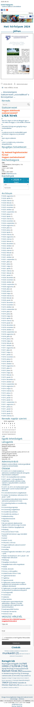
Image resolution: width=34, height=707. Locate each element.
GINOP (5, 538)
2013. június (6, 393)
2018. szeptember (9, 332)
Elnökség (5, 529)
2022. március (7, 250)
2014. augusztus (8, 386)
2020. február (7, 298)
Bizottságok (7, 664)
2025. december (8, 205)
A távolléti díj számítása (10, 512)
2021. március (7, 271)
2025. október (7, 209)
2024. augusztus (8, 225)
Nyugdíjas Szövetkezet (10, 562)
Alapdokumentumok (9, 518)
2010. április (6, 411)
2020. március (7, 296)
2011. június (6, 406)
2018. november (8, 327)
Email (3, 631)
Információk (6, 547)
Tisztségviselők (8, 592)
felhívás (7, 651)
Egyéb (17, 663)
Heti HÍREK (8, 88)
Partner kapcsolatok (7, 680)
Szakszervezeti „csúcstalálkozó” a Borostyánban (15, 95)
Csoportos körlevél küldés (10, 466)
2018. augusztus (8, 334)
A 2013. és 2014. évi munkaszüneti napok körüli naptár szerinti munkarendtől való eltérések (15, 488)
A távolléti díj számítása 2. (11, 514)
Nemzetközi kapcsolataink (22, 675)
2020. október (7, 282)
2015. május (6, 373)
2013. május (6, 395)
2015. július (6, 368)
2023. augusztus (8, 237)
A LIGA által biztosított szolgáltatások (14, 493)
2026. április (6, 198)
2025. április (6, 216)
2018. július (6, 336)
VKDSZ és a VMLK (13, 687)
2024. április (6, 232)
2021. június (6, 264)
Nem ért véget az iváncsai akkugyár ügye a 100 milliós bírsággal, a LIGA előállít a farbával (16, 121)
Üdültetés (6, 597)
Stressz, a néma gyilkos (10, 571)
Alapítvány (6, 521)
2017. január (7, 354)
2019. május (6, 316)
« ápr (3, 436)
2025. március (7, 219)
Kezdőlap (6, 549)
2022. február (7, 252)
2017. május (6, 352)
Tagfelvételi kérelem (9, 576)
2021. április (6, 268)
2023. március (7, 239)
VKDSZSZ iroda (7, 614)
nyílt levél (22, 653)
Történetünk (7, 595)
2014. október (7, 382)
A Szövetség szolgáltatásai (11, 509)
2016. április (6, 361)
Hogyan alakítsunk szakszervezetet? (14, 545)
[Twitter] (4, 10)
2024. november (8, 221)
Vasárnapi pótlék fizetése (11, 609)
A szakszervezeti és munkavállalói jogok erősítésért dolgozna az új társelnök (14, 133)
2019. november (8, 305)
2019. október (7, 307)
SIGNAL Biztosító (8, 569)
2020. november (8, 280)
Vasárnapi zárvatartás (10, 611)
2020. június (6, 291)
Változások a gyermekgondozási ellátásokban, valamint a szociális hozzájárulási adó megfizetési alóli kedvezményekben (12, 604)
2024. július (6, 228)
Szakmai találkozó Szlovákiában (11, 6)
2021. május (6, 266)
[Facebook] (1, 10)
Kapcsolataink (22, 669)
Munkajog (6, 560)
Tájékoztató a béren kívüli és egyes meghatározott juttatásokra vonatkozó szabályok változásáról (14, 584)
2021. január (7, 275)
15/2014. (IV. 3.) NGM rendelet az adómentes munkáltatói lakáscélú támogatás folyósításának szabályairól (16, 473)
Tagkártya (6, 578)
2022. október (7, 246)
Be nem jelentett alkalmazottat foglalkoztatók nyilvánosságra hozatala (14, 524)
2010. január (7, 413)
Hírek (16, 88)
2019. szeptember (9, 309)
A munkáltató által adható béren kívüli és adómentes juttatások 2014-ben (15, 500)
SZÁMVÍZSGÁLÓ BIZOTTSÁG (12, 573)
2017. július (6, 350)
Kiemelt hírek (12, 670)
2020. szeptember (9, 284)
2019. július (6, 311)
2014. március (7, 391)
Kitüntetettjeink (9, 92)
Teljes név (5, 624)
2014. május (6, 388)
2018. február (7, 343)
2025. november (8, 207)
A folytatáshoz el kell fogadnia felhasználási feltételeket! (16, 638)
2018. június (6, 339)
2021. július (6, 262)
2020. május (6, 293)
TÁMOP (7, 682)
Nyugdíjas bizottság (7, 678)
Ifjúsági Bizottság (8, 669)
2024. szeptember (9, 223)
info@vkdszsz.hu (11, 173)
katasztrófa (24, 651)
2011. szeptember (9, 402)
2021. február (7, 273)
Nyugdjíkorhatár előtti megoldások (13, 564)
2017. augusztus (8, 348)
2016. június (6, 359)
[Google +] (7, 10)
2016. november (8, 357)
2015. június (6, 370)
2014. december (8, 379)
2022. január (7, 255)
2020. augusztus (8, 286)
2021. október (7, 257)
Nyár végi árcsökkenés (9, 138)
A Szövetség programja (10, 507)
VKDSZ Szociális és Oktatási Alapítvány (14, 684)
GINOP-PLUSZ (7, 540)
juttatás (12, 651)
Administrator (22, 84)
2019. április (6, 318)
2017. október (7, 345)
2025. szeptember (9, 212)
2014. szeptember (9, 384)
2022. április (6, 248)
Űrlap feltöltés (7, 599)
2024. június (6, 230)
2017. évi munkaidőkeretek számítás (14, 477)
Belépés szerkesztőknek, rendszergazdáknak (16, 464)
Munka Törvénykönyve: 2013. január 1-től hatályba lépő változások (15, 556)
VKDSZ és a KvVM (24, 685)
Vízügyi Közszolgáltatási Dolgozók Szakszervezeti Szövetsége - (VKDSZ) (17, 698)
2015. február (7, 375)
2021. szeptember (9, 259)
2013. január (7, 397)
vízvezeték (19, 656)
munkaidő (10, 653)
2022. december (8, 243)
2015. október (7, 363)
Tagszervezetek (8, 580)
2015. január (7, 377)
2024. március (7, 234)
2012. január (7, 400)
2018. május (6, 341)
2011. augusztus (8, 404)
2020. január (7, 300)
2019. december (8, 302)
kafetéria (18, 651)
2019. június (6, 314)
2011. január (7, 409)
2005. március (7, 416)
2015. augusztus (8, 366)
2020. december (8, 277)
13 (7, 430)
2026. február (7, 203)
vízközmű (13, 656)
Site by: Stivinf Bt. (17, 706)
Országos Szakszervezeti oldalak (20, 678)
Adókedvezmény (8, 516)
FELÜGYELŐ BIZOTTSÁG (10, 532)
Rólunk (5, 566)
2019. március (7, 320)
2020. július (6, 289)
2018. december (8, 325)
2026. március (7, 200)
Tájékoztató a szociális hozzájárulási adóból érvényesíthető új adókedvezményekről (16, 589)
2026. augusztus (8, 196)
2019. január (7, 323)
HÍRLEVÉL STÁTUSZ (9, 542)
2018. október (7, 329)
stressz (27, 653)
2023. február (7, 241)
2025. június (6, 214)
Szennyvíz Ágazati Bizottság (21, 680)
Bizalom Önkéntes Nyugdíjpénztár (13, 527)
